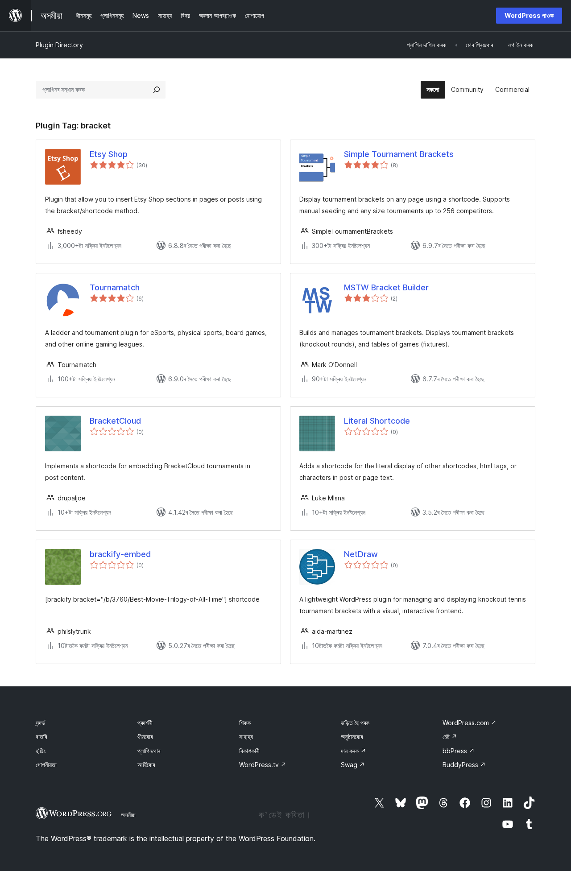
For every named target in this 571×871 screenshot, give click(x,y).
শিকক (245, 723)
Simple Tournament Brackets (399, 154)
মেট (450, 736)
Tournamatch (115, 287)
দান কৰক (353, 751)
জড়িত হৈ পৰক (355, 723)
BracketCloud (115, 420)
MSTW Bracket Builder (386, 287)
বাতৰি (41, 736)
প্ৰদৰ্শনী (145, 723)
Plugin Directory (59, 45)
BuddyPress (464, 764)
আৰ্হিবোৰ (146, 764)
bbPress (459, 751)
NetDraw (361, 554)
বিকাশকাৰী (249, 751)
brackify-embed (120, 554)
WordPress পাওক (529, 15)
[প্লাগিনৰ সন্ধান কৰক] (157, 90)
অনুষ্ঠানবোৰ (352, 736)
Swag (353, 764)
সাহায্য (246, 736)
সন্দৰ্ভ (40, 723)
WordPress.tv (262, 764)
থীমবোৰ (145, 736)
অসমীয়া (128, 814)
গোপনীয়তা (46, 764)
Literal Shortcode (377, 420)
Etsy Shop (109, 154)
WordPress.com (470, 723)
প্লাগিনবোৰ (148, 751)
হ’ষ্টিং (41, 751)
